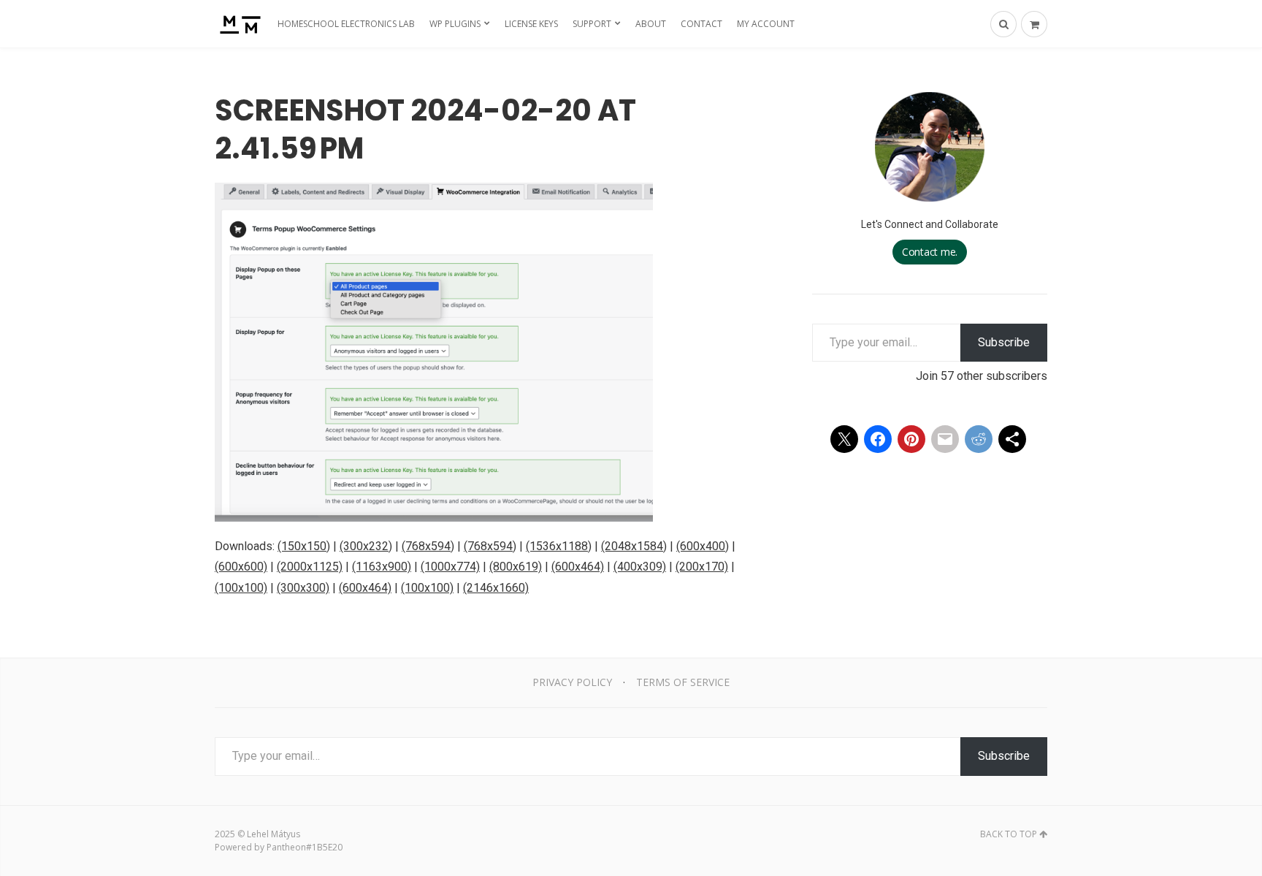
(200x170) (702, 567)
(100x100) (241, 588)
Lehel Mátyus (273, 834)
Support (592, 24)
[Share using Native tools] (1012, 439)
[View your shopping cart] (1034, 24)
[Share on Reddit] (979, 439)
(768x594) (428, 546)
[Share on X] (844, 439)
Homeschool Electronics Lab (346, 24)
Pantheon (286, 847)
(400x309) (639, 567)
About (650, 24)
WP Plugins (455, 24)
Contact (701, 24)
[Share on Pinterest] (911, 439)
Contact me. (929, 252)
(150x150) (304, 546)
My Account (766, 24)
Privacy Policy (572, 682)
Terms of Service (683, 682)
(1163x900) (381, 567)
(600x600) (241, 567)
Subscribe (1004, 342)
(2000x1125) (310, 567)
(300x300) (303, 588)
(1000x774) (450, 567)
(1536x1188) (559, 546)
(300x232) (366, 546)
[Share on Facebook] (878, 439)
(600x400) (702, 546)
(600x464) (577, 567)
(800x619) (515, 567)
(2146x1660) (496, 588)
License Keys (531, 24)
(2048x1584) (634, 546)
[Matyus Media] (238, 23)
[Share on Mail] (945, 439)
